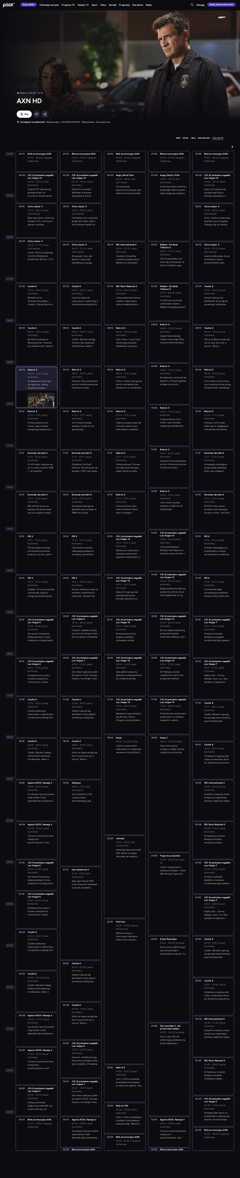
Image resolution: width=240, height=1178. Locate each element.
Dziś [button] (178, 138)
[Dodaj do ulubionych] (36, 114)
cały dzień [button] (217, 138)
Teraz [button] (185, 138)
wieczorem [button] (204, 138)
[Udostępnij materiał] (44, 114)
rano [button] (193, 138)
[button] (232, 146)
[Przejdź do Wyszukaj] (192, 4)
